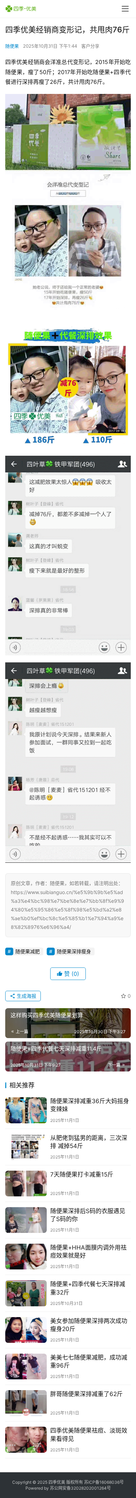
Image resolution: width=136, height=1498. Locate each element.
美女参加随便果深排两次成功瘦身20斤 (88, 1324)
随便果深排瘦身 (74, 951)
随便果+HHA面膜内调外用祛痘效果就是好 (88, 1251)
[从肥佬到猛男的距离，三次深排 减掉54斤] (26, 1147)
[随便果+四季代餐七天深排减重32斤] (26, 1293)
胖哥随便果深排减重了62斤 (86, 1394)
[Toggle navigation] (125, 8)
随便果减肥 (27, 951)
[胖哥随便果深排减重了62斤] (26, 1403)
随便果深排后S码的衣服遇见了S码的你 (87, 1215)
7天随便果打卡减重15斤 (81, 1174)
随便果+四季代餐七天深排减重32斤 (87, 1288)
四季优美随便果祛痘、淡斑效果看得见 (88, 1434)
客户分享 (90, 46)
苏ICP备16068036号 (104, 1482)
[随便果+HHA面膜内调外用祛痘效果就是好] (26, 1256)
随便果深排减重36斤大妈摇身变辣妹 (89, 1105)
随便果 (12, 46)
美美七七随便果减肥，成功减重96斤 (88, 1361)
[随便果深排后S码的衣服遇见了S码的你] (26, 1220)
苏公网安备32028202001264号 (80, 1488)
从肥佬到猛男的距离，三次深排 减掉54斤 (88, 1141)
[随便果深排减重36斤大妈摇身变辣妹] (26, 1110)
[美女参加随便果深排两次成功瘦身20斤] (26, 1330)
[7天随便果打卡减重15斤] (26, 1183)
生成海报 (25, 996)
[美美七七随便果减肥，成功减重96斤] (26, 1366)
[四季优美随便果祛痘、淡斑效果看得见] (26, 1439)
